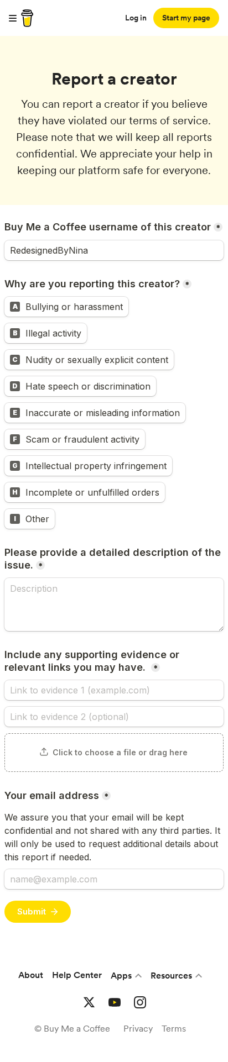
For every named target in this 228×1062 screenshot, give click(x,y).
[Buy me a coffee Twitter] (89, 1002)
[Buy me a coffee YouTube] (114, 1002)
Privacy (138, 1028)
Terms (174, 1028)
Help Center (77, 975)
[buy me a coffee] (25, 18)
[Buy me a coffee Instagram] (140, 1002)
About (30, 975)
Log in (136, 17)
